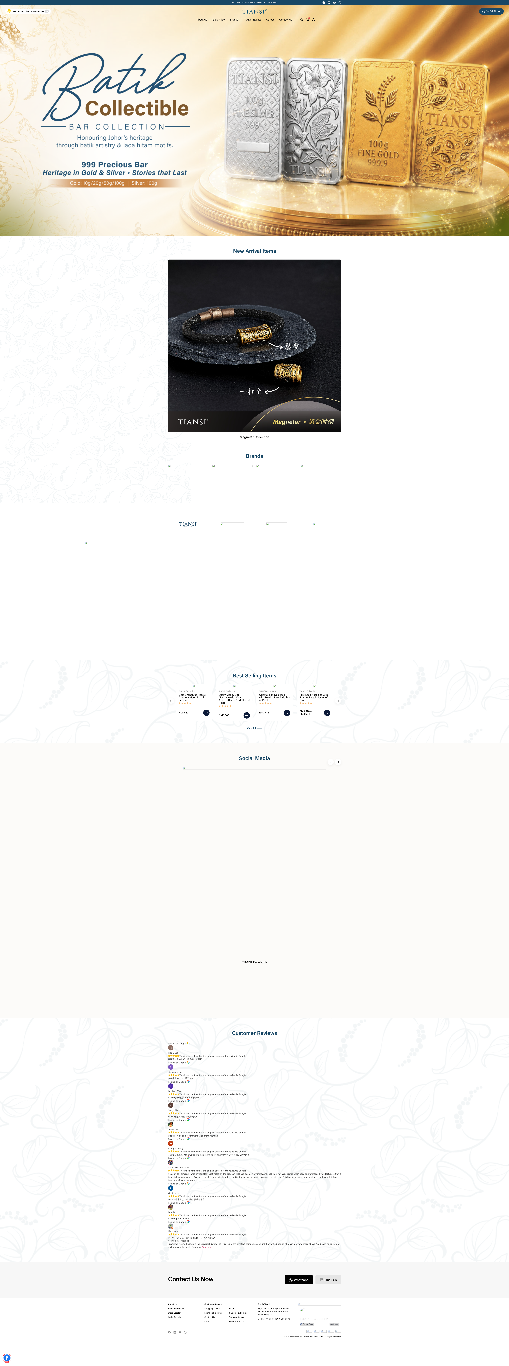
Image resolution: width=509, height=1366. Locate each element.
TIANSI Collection (187, 691)
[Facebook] (323, 2)
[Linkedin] (329, 2)
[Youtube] (334, 2)
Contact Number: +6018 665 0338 (274, 1319)
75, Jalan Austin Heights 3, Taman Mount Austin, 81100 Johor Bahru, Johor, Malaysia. (273, 1312)
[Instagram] (339, 2)
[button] (171, 701)
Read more (207, 1247)
